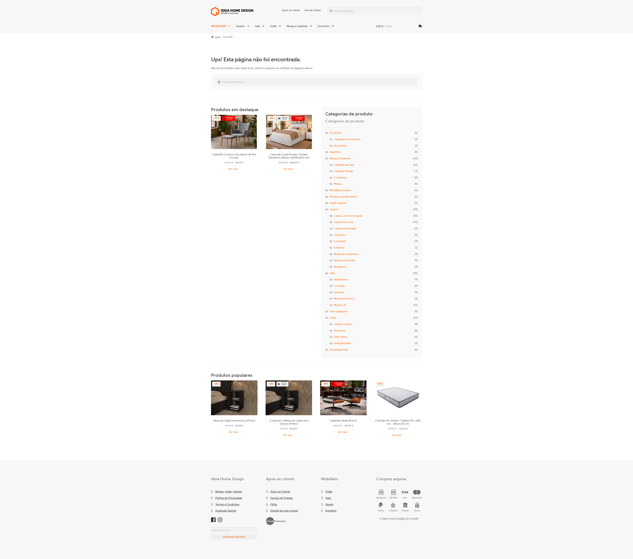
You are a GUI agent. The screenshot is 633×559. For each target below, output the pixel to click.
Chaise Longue (343, 324)
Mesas (337, 183)
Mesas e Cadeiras (297, 26)
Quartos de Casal (344, 260)
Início (218, 37)
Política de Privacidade (228, 498)
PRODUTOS (218, 26)
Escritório (323, 26)
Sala (257, 26)
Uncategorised (339, 349)
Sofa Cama (340, 336)
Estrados (339, 247)
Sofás (273, 26)
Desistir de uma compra (284, 510)
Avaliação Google (225, 510)
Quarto (240, 26)
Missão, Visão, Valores (228, 491)
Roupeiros (340, 266)
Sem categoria (338, 311)
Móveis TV (340, 305)
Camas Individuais (345, 228)
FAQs (273, 504)
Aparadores (341, 279)
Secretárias (340, 145)
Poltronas (340, 330)
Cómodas (340, 241)
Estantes (339, 292)
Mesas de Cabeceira (346, 254)
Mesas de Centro (344, 298)
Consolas (339, 285)
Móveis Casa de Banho (343, 196)
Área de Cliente (312, 10)
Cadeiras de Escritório (347, 139)
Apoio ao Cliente (291, 10)
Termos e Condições (227, 504)
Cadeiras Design (343, 171)
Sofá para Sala (342, 343)
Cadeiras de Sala (344, 164)
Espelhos (335, 152)
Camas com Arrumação (348, 215)
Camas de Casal (343, 222)
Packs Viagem (338, 202)
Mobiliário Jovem (340, 190)
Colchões (340, 234)
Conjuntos (340, 177)
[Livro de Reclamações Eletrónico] (276, 521)
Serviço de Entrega (281, 498)
